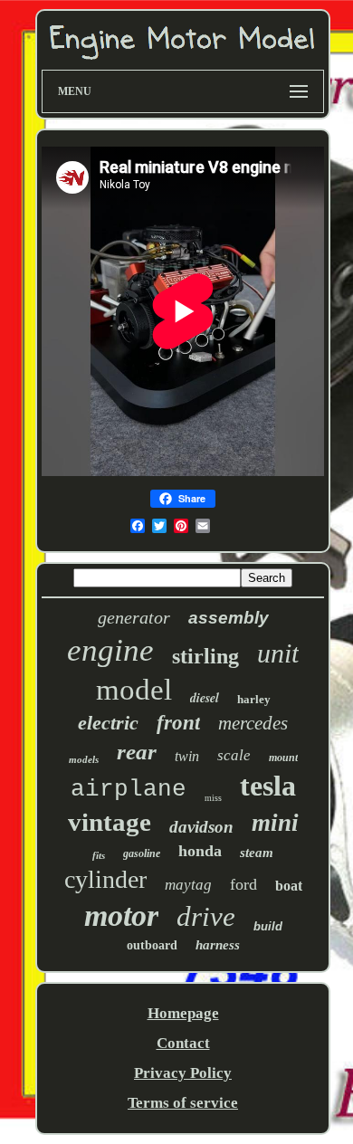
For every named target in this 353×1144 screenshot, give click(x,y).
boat (288, 885)
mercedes (253, 723)
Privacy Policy (183, 1073)
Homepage (183, 1013)
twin (187, 756)
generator (134, 617)
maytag (188, 884)
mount (283, 757)
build (267, 926)
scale (234, 755)
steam (256, 852)
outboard (152, 945)
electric (108, 722)
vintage (109, 821)
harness (218, 945)
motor (121, 915)
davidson (201, 826)
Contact (183, 1043)
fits (98, 855)
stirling (205, 656)
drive (205, 916)
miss (213, 798)
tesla (268, 785)
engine (110, 650)
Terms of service (183, 1102)
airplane (128, 789)
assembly (228, 617)
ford (243, 884)
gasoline (141, 853)
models (84, 759)
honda (200, 851)
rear (137, 751)
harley (254, 699)
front (178, 722)
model (134, 689)
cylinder (105, 879)
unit (278, 653)
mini (275, 822)
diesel (204, 698)
